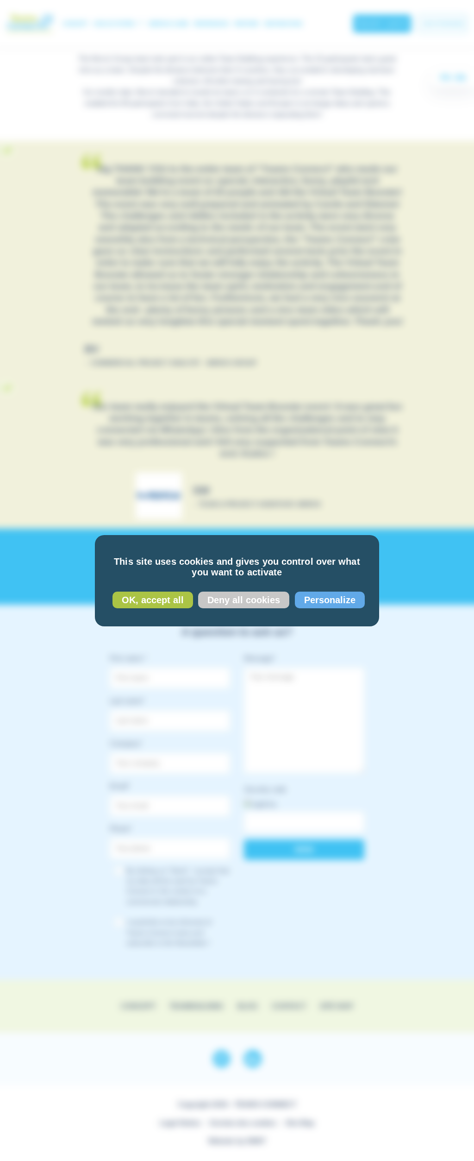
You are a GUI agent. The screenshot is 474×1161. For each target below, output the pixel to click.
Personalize (330, 600)
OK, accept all (153, 600)
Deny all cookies (243, 600)
